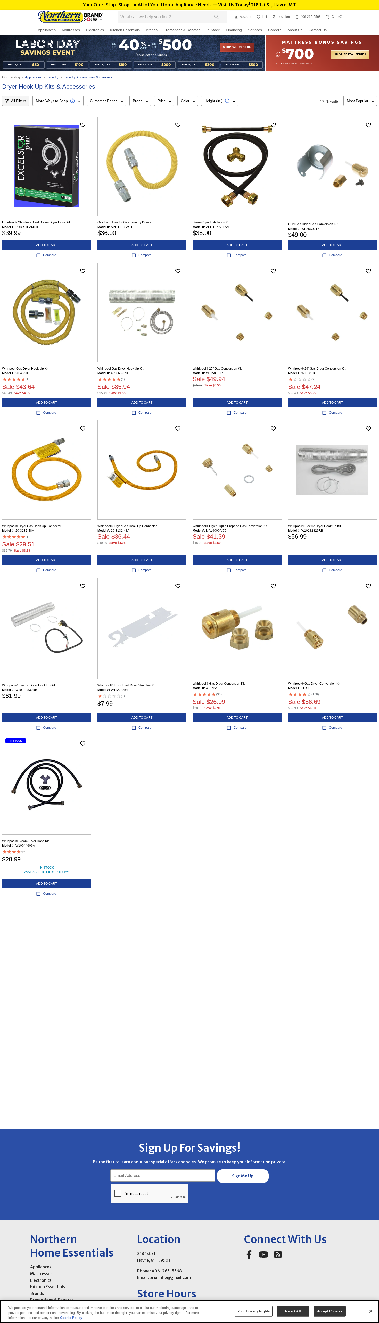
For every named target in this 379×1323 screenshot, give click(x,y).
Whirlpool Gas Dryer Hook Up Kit (120, 368)
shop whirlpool (237, 47)
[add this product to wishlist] (83, 125)
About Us (294, 30)
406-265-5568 (167, 1271)
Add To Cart (46, 245)
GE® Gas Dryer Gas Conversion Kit (312, 224)
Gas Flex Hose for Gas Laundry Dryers (124, 222)
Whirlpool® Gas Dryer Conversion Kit (219, 683)
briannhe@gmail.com (170, 1277)
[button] (236, 17)
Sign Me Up (242, 1175)
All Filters (18, 101)
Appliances (47, 30)
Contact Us (318, 30)
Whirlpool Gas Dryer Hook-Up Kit (25, 368)
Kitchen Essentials (125, 30)
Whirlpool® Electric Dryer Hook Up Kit (314, 526)
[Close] (370, 1311)
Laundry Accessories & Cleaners (88, 77)
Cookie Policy (71, 1318)
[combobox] (58, 101)
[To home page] (70, 17)
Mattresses (71, 30)
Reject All (293, 1311)
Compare (49, 255)
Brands (152, 30)
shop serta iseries (350, 54)
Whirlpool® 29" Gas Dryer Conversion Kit (316, 368)
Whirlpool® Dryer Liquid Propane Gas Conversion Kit (230, 526)
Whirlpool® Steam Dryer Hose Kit (25, 841)
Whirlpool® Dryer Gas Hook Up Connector (31, 526)
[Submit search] (216, 17)
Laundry (53, 77)
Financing (234, 30)
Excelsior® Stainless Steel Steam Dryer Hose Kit (36, 222)
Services (255, 30)
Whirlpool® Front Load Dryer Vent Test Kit (126, 685)
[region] (189, 1311)
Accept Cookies (329, 1311)
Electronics (95, 30)
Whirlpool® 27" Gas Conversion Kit (217, 368)
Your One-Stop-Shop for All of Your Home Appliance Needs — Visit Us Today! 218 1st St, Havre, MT (189, 5)
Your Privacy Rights (253, 1311)
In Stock (213, 30)
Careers (274, 30)
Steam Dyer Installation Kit (211, 222)
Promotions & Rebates (182, 30)
